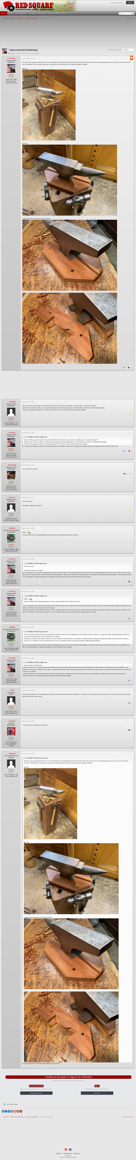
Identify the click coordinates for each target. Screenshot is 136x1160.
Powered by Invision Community (68, 1157)
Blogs (50, 13)
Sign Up (130, 2)
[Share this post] (124, 58)
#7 (131, 559)
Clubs (64, 13)
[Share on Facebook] (6, 1111)
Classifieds (32, 13)
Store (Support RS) (21, 13)
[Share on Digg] (9, 1111)
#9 (131, 627)
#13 (131, 753)
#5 (131, 497)
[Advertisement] (35, 34)
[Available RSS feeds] (131, 1117)
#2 (131, 402)
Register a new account (36, 1093)
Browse (3, 13)
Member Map (42, 13)
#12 (131, 721)
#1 (127, 58)
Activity (10, 13)
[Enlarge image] (49, 105)
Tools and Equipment (33, 53)
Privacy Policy (67, 1153)
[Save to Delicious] (12, 1111)
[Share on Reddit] (15, 1111)
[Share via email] (18, 1111)
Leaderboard (57, 13)
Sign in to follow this (115, 49)
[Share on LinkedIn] (3, 1111)
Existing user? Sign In (117, 2)
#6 (131, 528)
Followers (126, 49)
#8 (131, 591)
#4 (131, 465)
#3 (131, 432)
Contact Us (76, 1153)
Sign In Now (97, 1093)
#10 (131, 658)
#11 (131, 690)
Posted (28, 58)
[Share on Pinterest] (21, 1111)
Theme (58, 1153)
